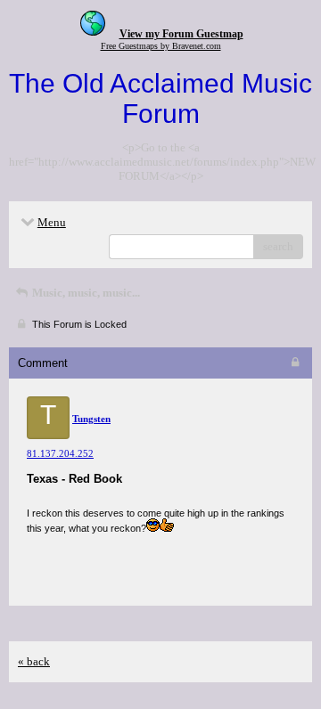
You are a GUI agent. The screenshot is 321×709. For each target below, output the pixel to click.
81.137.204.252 (60, 453)
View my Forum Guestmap (181, 34)
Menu (51, 222)
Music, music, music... (84, 292)
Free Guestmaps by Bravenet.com (161, 46)
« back (34, 661)
